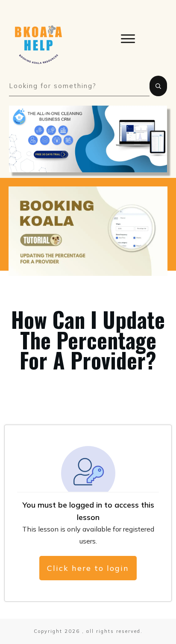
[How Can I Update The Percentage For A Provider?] (88, 231)
